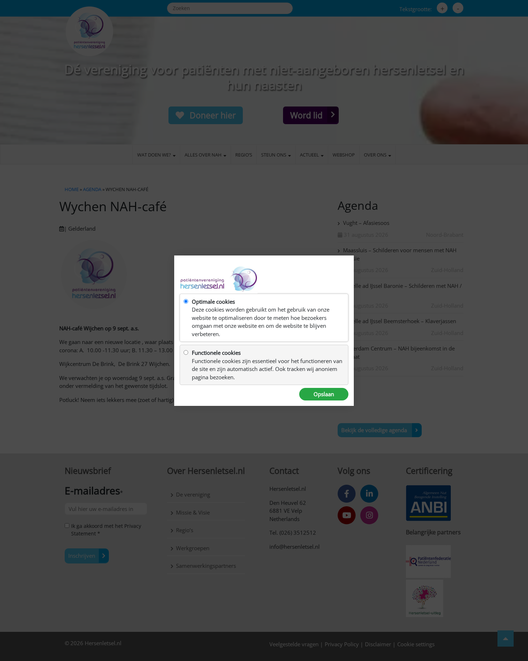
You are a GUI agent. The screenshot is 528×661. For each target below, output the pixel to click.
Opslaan (324, 394)
